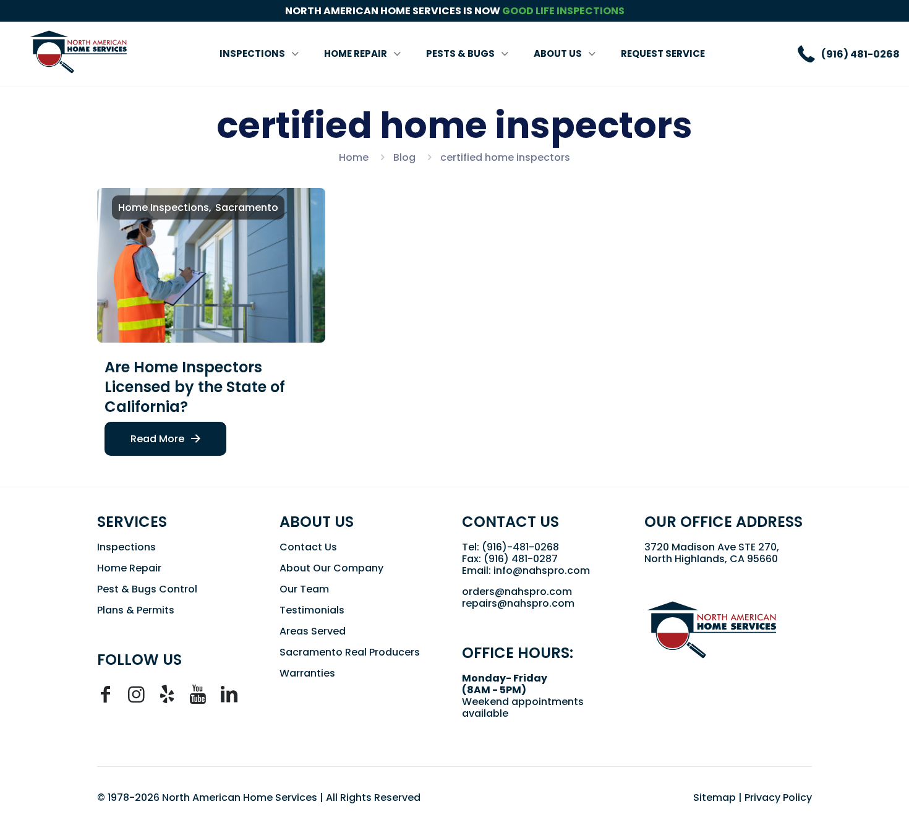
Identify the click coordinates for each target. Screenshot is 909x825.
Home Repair (129, 568)
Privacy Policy (778, 797)
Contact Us (308, 547)
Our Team (304, 589)
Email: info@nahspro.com (526, 570)
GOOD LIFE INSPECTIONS (563, 11)
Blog (404, 157)
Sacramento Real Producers (350, 652)
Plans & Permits (135, 610)
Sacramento (246, 207)
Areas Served (313, 631)
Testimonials (312, 610)
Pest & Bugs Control (147, 589)
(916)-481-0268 (520, 547)
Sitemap (714, 797)
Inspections (126, 547)
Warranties (307, 673)
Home (354, 157)
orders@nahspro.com (517, 591)
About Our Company (331, 568)
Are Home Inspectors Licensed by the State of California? (195, 387)
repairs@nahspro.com (518, 603)
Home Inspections (163, 207)
